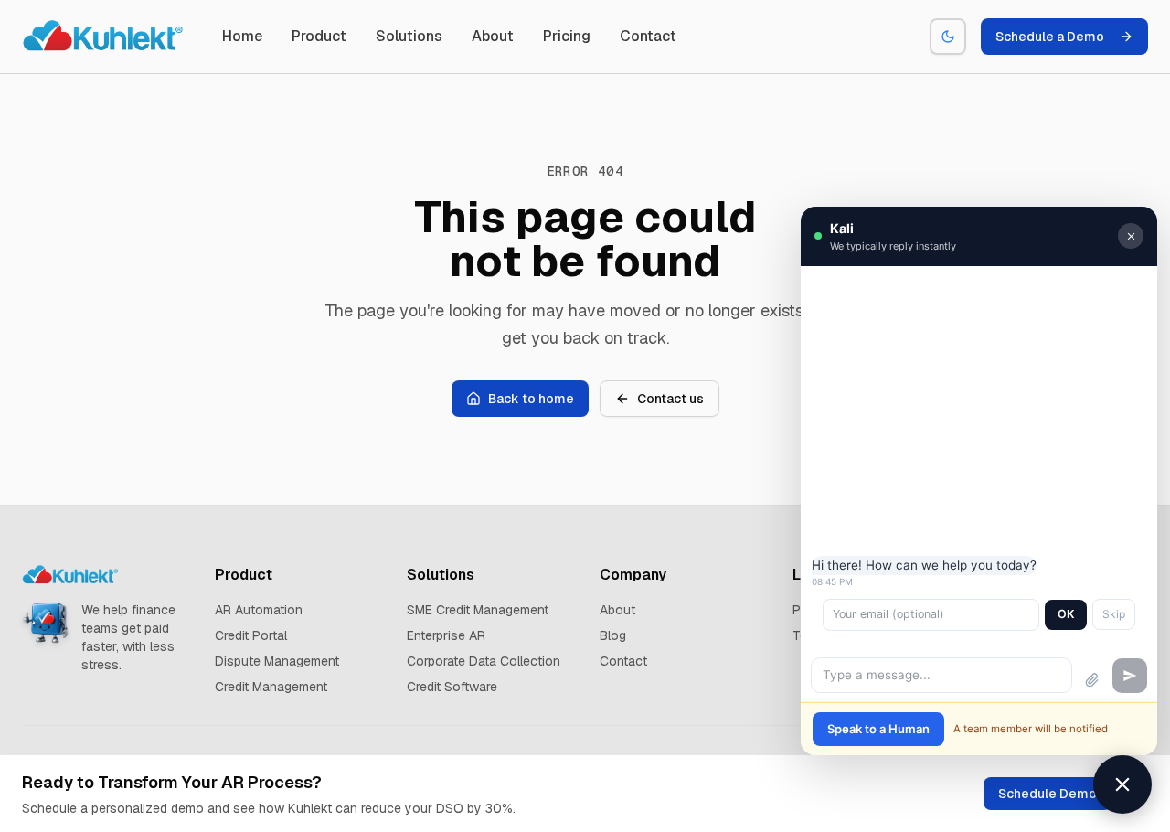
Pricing (566, 36)
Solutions (409, 36)
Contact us (670, 398)
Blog (613, 635)
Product (319, 36)
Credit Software (452, 686)
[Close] (1130, 236)
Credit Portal (251, 635)
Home (242, 36)
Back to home (531, 398)
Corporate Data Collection (483, 661)
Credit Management (271, 686)
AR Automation (259, 610)
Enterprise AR (446, 635)
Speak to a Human (878, 728)
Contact (648, 36)
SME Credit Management (477, 610)
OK (1066, 614)
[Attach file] (1092, 680)
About (493, 36)
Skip (1113, 614)
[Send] (1129, 675)
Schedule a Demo (1049, 36)
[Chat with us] (1122, 784)
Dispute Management (277, 661)
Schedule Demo (1047, 793)
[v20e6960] (104, 36)
